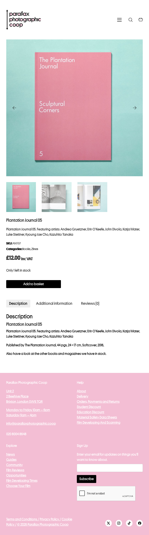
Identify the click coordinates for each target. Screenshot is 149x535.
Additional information (54, 303)
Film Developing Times (21, 480)
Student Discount (89, 407)
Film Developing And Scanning (98, 422)
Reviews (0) (90, 303)
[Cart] (141, 19)
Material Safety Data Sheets (97, 417)
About (81, 391)
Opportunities (16, 475)
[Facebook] (139, 523)
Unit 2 (10, 391)
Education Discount (90, 412)
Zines (34, 249)
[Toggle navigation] (119, 20)
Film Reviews (15, 470)
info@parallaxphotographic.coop (31, 423)
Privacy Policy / (50, 519)
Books (26, 249)
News (10, 454)
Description (18, 303)
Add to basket (33, 284)
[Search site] (130, 20)
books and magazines (64, 353)
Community (14, 465)
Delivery (82, 396)
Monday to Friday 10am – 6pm (28, 410)
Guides (11, 459)
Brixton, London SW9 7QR (24, 401)
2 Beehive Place (17, 396)
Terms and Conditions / (22, 519)
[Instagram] (119, 523)
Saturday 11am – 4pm (21, 415)
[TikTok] (129, 523)
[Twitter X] (108, 523)
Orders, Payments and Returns (98, 401)
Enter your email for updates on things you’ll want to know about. (107, 457)
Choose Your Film (18, 486)
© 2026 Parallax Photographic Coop (42, 524)
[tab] (18, 303)
